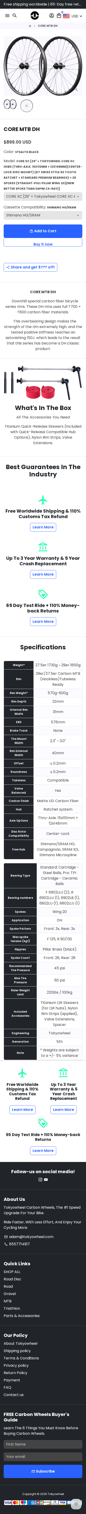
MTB (7, 1301)
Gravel (10, 1293)
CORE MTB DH (48, 26)
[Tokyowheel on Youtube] (46, 1179)
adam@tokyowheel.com (28, 1236)
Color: (21, 151)
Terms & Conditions (21, 1358)
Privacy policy (16, 1365)
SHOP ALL (12, 1271)
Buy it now (43, 244)
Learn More (43, 527)
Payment (12, 1380)
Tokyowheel (56, 1494)
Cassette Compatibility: (40, 207)
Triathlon (12, 1308)
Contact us (14, 1394)
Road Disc (12, 1279)
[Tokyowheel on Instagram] (40, 1179)
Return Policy (15, 1372)
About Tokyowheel (20, 1343)
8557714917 (17, 1244)
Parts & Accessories (22, 1315)
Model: (43, 174)
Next (78, 66)
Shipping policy (17, 1350)
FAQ (7, 1387)
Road (8, 1286)
